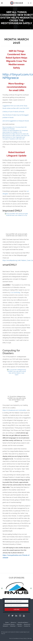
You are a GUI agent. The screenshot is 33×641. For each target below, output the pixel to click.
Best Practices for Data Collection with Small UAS (16, 135)
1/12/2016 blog (15, 292)
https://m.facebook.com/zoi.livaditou (14, 410)
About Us (13, 622)
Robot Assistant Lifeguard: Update (16, 154)
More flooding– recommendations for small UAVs (16, 87)
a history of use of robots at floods (13, 111)
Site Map (29, 638)
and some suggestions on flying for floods (16, 121)
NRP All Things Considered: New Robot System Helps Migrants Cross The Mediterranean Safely (16, 59)
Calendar (19, 624)
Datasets (5, 626)
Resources (27, 624)
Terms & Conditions (14, 638)
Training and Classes (9, 624)
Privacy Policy (23, 638)
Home (7, 622)
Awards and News (23, 622)
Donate (20, 626)
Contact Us (27, 626)
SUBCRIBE (16, 609)
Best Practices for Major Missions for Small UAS (15, 134)
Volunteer (13, 626)
